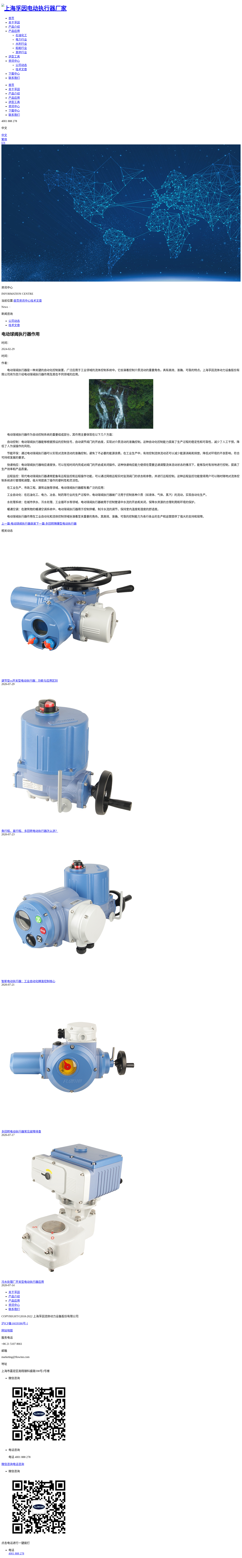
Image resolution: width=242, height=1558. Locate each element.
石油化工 (21, 35)
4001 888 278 (16, 1553)
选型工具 (14, 56)
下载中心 (14, 73)
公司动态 (21, 65)
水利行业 (21, 43)
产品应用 (14, 31)
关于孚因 (14, 22)
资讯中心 (14, 60)
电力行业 (21, 39)
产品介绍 (14, 26)
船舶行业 (21, 48)
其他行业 (21, 52)
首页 (11, 18)
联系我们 (14, 77)
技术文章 (21, 69)
